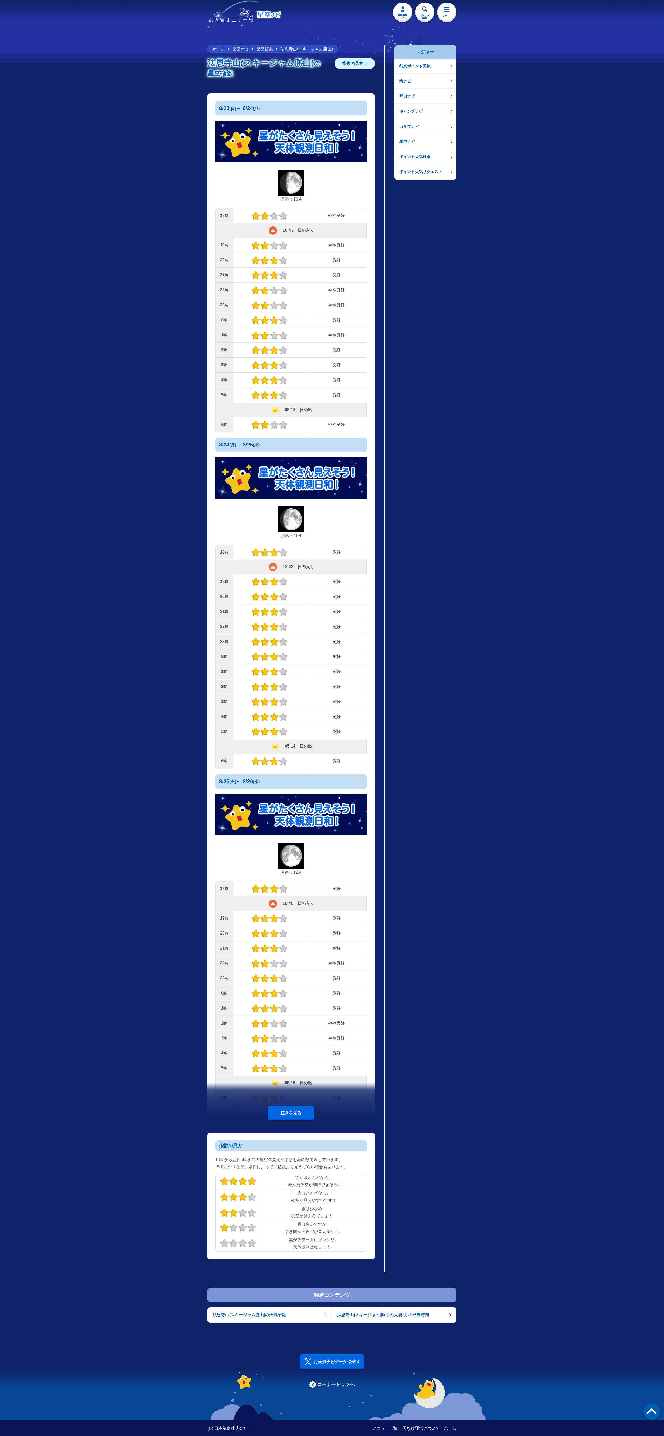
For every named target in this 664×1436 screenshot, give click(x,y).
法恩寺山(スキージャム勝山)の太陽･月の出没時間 (383, 1315)
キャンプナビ (411, 111)
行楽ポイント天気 (415, 66)
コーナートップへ (336, 1384)
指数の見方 (352, 63)
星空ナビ (240, 49)
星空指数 (264, 49)
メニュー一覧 (384, 1428)
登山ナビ (407, 96)
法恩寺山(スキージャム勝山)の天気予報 (249, 1315)
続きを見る (291, 1113)
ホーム (219, 49)
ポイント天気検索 (415, 156)
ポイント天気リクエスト (420, 171)
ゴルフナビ (409, 126)
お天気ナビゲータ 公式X (336, 1361)
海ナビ (405, 81)
